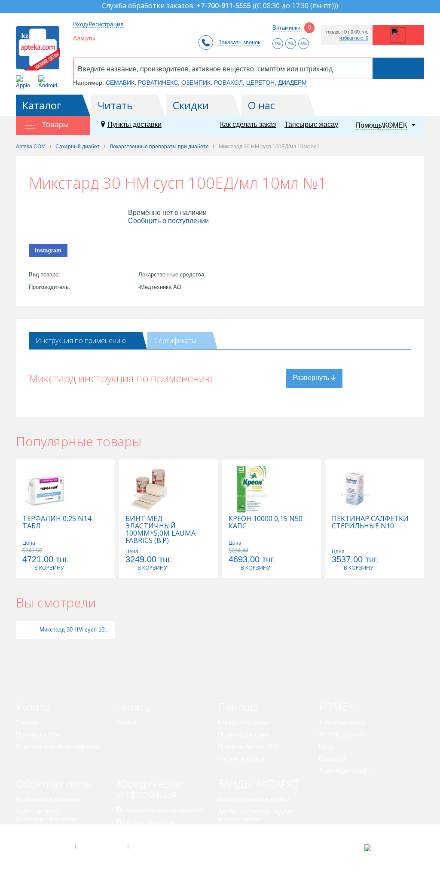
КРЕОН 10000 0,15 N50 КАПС (265, 522)
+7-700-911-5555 (223, 6)
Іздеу (326, 746)
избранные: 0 (353, 38)
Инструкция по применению (81, 340)
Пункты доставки (134, 124)
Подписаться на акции (47, 799)
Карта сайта (154, 846)
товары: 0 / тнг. (347, 32)
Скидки (191, 105)
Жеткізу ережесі (341, 734)
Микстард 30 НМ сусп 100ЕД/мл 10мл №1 (76, 629)
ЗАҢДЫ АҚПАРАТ (258, 783)
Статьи (126, 722)
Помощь (238, 706)
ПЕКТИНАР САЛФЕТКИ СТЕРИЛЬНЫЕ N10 (370, 522)
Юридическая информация (150, 788)
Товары (26, 722)
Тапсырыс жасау (311, 124)
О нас (261, 105)
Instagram (48, 250)
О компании (101, 846)
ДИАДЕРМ (292, 82)
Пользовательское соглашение (160, 809)
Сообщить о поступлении (168, 220)
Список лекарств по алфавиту (58, 746)
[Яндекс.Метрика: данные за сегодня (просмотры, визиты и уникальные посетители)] (389, 847)
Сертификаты (175, 340)
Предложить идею (41, 831)
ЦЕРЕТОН (260, 82)
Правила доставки (243, 734)
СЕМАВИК (120, 82)
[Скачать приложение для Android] (49, 82)
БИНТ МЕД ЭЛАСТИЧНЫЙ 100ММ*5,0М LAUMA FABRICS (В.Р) (160, 529)
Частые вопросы (241, 758)
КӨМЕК (336, 706)
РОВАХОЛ (228, 82)
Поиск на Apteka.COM (249, 746)
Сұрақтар (332, 758)
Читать (115, 105)
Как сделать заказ (248, 124)
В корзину (49, 567)
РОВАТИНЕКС (158, 82)
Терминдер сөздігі (344, 770)
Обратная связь (53, 783)
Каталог (41, 105)
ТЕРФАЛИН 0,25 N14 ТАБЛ (56, 522)
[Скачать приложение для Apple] (25, 82)
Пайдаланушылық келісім (254, 799)
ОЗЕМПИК (196, 82)
